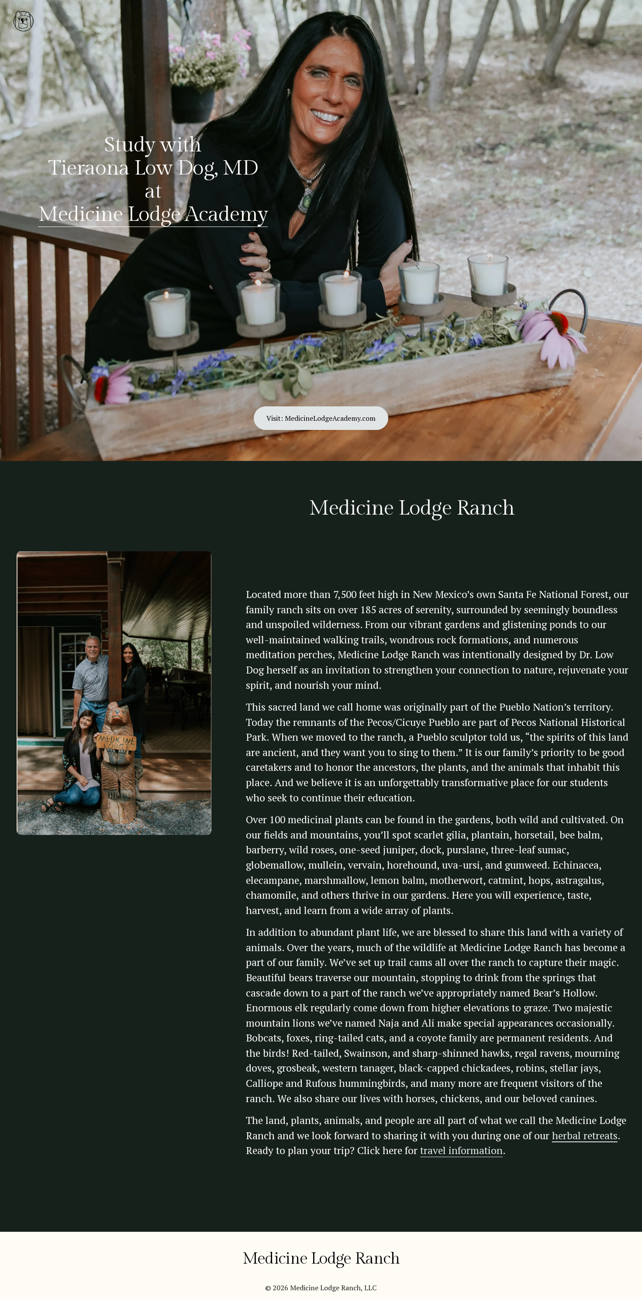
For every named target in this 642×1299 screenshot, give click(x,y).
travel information (461, 1150)
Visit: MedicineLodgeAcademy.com (321, 418)
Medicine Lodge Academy (153, 214)
